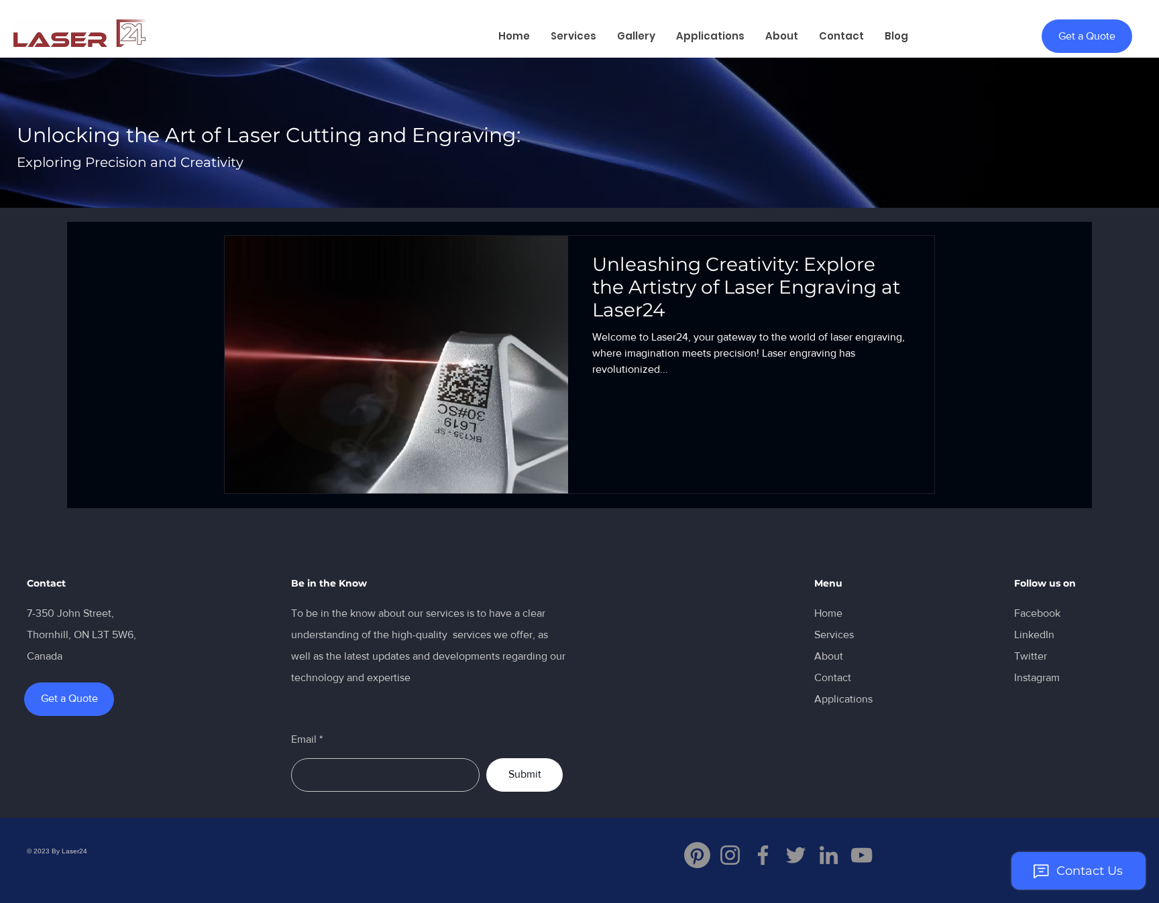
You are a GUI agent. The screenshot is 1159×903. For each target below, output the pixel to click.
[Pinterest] (697, 855)
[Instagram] (730, 855)
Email (304, 739)
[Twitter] (796, 855)
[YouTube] (861, 855)
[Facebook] (763, 855)
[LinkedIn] (829, 855)
